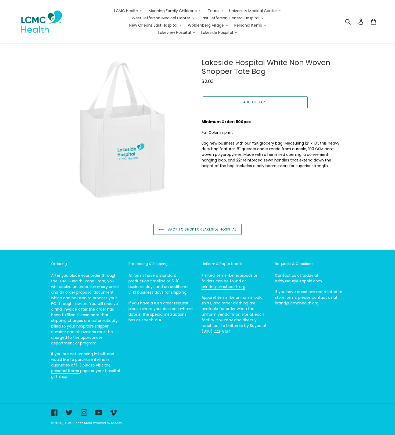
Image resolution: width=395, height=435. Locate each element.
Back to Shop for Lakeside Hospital (201, 229)
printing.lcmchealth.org (223, 286)
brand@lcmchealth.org (296, 303)
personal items (65, 370)
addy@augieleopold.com (298, 281)
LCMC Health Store (78, 423)
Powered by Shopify (107, 423)
